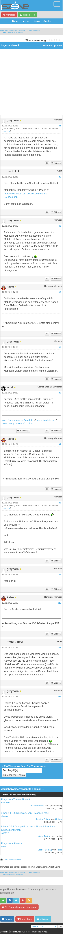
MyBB (44, 932)
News (37, 21)
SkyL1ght (5, 803)
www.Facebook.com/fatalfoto (17, 420)
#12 (59, 697)
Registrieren (28, 15)
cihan (3, 847)
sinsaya (4, 816)
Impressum (48, 889)
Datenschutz (7, 893)
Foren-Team (26, 919)
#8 (60, 503)
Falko (59, 850)
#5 (60, 347)
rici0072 (5, 833)
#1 (60, 126)
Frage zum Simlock (11, 843)
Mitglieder (44, 919)
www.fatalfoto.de (46, 420)
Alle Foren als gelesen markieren (20, 907)
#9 (60, 574)
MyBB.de (25, 932)
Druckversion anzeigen (12, 859)
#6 (60, 393)
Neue (15, 21)
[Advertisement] (31, 82)
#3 (60, 226)
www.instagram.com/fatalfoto (17, 423)
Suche (47, 21)
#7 (60, 444)
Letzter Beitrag (37, 805)
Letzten (26, 21)
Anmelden (10, 15)
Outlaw (58, 819)
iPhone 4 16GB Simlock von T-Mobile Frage (25, 813)
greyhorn (6, 131)
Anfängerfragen (34, 30)
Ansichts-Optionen (52, 45)
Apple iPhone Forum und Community (13, 30)
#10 (59, 603)
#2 (60, 177)
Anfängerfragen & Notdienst (13, 32)
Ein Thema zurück (14, 766)
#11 (59, 648)
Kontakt (8, 919)
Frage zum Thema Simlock (15, 799)
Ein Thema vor (35, 766)
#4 (60, 292)
